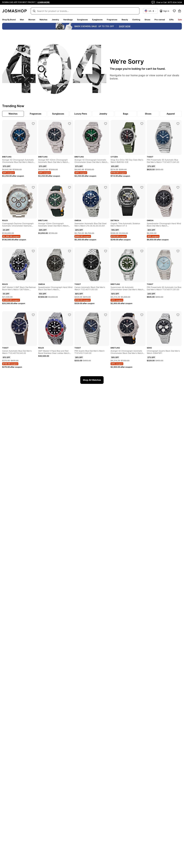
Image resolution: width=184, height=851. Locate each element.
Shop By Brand (9, 19)
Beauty (125, 19)
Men (22, 19)
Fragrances (112, 19)
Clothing (136, 19)
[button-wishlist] (174, 11)
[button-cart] (179, 11)
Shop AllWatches (92, 380)
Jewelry (55, 19)
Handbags (68, 19)
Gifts (171, 19)
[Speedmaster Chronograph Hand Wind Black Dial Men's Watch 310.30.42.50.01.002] (69, 251)
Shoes (147, 19)
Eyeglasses (97, 19)
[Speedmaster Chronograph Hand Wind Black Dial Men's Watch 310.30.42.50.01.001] (177, 187)
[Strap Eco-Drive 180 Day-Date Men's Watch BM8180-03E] (141, 123)
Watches (43, 19)
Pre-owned (160, 19)
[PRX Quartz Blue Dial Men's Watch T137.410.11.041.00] (105, 314)
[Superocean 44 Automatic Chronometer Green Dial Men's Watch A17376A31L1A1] (141, 251)
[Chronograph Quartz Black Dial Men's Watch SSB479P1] (177, 314)
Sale (180, 19)
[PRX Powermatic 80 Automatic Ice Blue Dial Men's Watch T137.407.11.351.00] (177, 251)
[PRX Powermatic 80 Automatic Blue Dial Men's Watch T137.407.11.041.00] (177, 123)
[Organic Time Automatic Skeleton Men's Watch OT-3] (141, 187)
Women (31, 19)
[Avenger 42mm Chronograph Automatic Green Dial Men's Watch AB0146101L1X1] (69, 187)
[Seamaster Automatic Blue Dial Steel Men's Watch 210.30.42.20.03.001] (105, 187)
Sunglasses (82, 19)
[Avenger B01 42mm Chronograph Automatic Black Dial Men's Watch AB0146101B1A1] (69, 123)
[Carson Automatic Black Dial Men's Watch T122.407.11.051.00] (105, 251)
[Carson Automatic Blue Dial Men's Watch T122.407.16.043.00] (33, 314)
